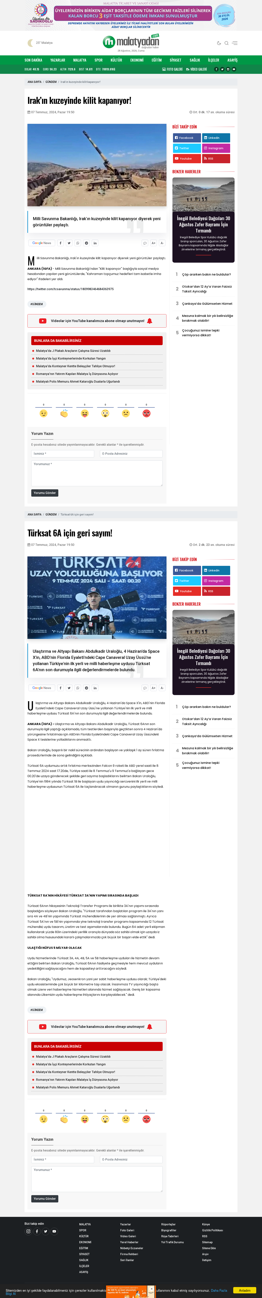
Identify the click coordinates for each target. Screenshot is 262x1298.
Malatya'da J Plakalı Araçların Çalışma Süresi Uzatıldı (73, 351)
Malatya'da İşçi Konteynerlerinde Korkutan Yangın (71, 358)
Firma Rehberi (129, 1254)
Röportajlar (168, 1224)
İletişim (206, 1260)
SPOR (99, 60)
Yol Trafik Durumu (172, 1242)
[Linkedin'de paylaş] (95, 243)
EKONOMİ (136, 60)
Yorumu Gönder (45, 493)
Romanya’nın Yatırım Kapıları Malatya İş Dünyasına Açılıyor (77, 374)
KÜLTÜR (116, 60)
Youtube (186, 159)
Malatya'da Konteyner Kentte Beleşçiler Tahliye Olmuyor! (75, 366)
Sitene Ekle (209, 1248)
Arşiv (205, 1254)
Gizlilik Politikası (212, 1230)
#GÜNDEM (36, 304)
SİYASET (175, 60)
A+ (154, 243)
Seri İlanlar (127, 1260)
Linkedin (213, 138)
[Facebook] (216, 69)
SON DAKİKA (33, 60)
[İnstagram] (28, 1231)
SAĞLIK (195, 60)
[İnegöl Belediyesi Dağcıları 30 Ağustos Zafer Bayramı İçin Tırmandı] (203, 195)
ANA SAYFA (34, 81)
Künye (206, 1224)
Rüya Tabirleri (170, 1236)
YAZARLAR (57, 60)
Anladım (244, 1290)
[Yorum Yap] (145, 243)
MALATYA (79, 60)
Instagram (215, 148)
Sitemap (207, 1242)
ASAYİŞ (232, 60)
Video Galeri (128, 1236)
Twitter (184, 148)
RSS (210, 159)
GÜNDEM (51, 81)
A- (162, 243)
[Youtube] (234, 69)
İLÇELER (213, 60)
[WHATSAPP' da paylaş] (77, 243)
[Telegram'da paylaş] (86, 243)
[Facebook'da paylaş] (60, 243)
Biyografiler (168, 1230)
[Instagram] (228, 69)
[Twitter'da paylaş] (69, 243)
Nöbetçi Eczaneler (131, 1248)
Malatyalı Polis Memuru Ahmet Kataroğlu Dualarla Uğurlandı (78, 381)
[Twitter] (222, 69)
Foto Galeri (127, 1230)
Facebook (186, 138)
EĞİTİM (157, 60)
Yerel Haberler (129, 1242)
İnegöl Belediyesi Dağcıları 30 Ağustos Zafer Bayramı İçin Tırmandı (203, 224)
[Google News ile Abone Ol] (41, 243)
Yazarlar (125, 1224)
